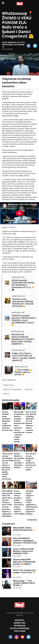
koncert (29, 389)
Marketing (19, 622)
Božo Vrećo (8, 385)
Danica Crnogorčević (12, 389)
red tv (6, 393)
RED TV (13, 227)
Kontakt (19, 620)
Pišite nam (19, 631)
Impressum (19, 625)
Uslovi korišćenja (19, 628)
